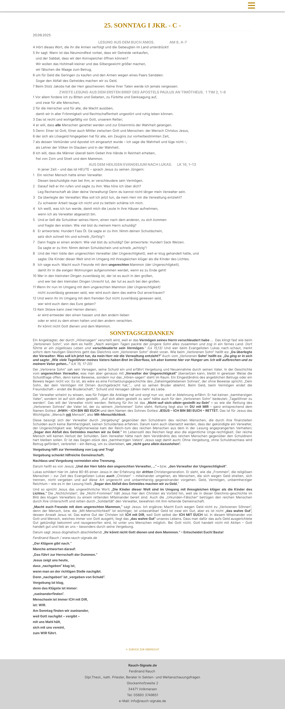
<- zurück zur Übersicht (142, 649)
